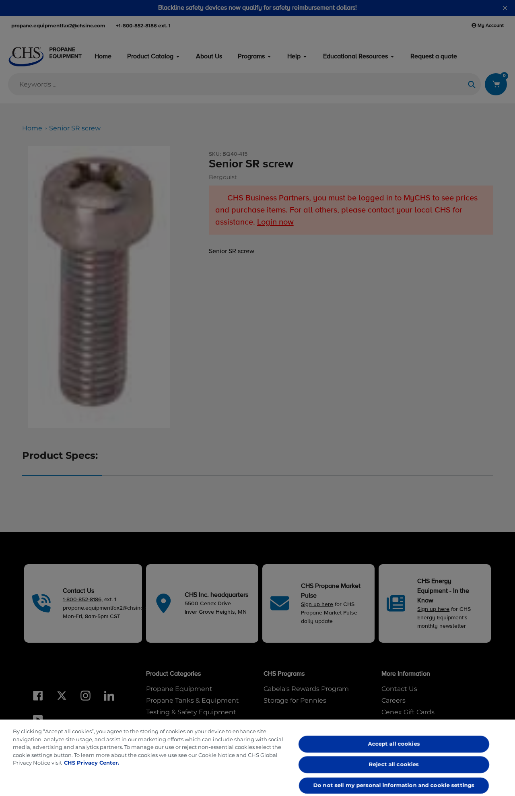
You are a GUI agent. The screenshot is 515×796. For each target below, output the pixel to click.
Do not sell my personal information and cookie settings (393, 785)
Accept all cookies (394, 743)
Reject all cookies (394, 764)
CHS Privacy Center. (91, 762)
